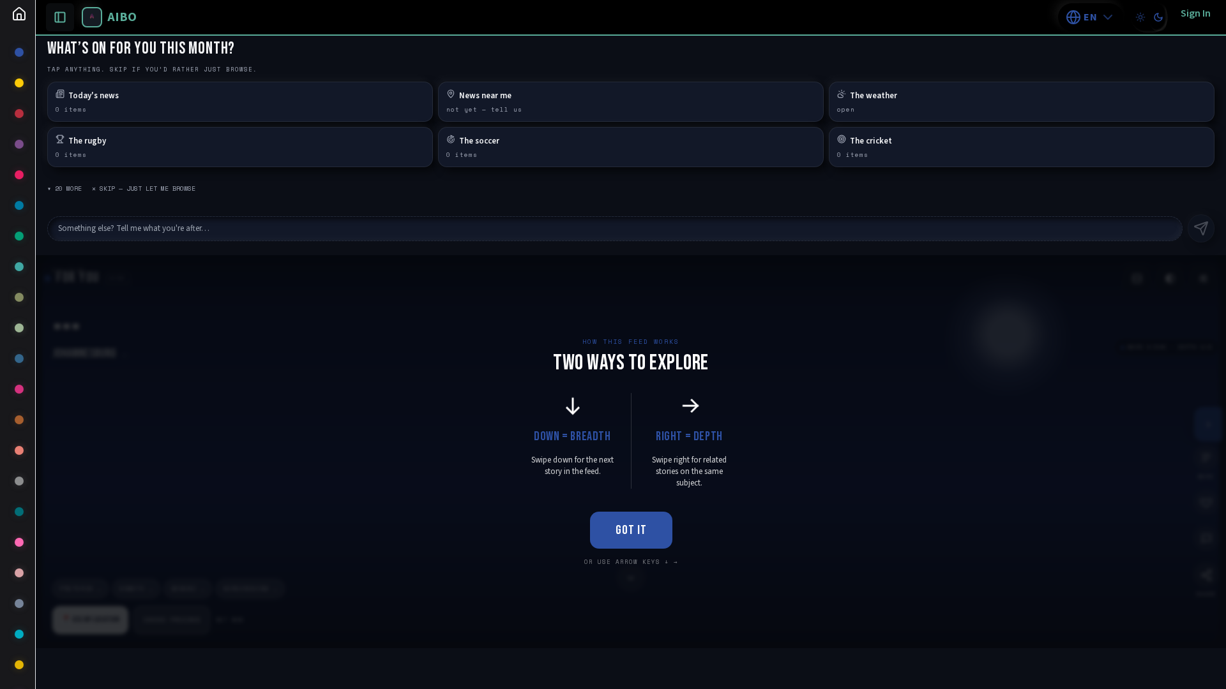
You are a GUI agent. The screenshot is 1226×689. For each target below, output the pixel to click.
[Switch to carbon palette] (1158, 17)
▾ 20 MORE (64, 188)
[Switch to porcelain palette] (1140, 17)
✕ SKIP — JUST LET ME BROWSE (143, 188)
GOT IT (631, 530)
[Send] (1201, 228)
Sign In (1196, 13)
